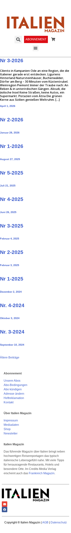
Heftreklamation (14, 398)
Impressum (11, 420)
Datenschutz (59, 522)
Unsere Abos (12, 380)
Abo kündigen (13, 389)
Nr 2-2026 (11, 119)
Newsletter (10, 433)
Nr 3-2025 (11, 226)
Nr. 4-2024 (12, 305)
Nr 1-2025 (11, 279)
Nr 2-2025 (11, 252)
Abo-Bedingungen (15, 385)
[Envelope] (4, 504)
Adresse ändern (14, 393)
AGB (45, 522)
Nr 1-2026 (11, 146)
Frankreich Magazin (41, 473)
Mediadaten (11, 424)
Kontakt (8, 402)
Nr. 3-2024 (12, 332)
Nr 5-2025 (11, 173)
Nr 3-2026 (11, 60)
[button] (36, 48)
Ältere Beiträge (9, 357)
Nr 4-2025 (11, 199)
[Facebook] (4, 509)
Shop (7, 429)
